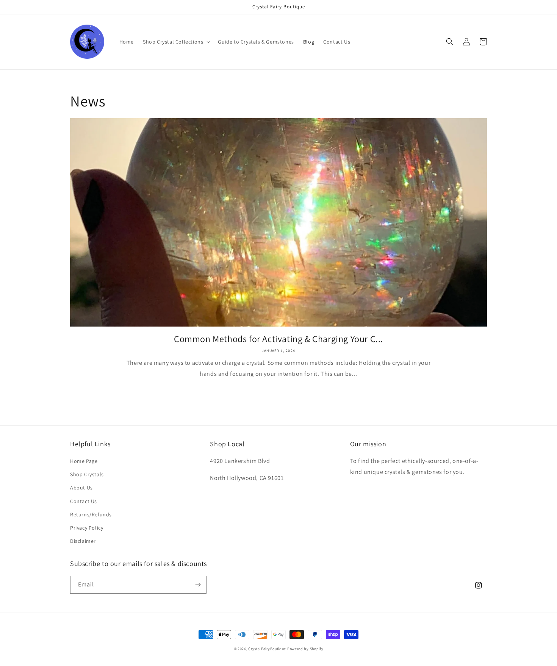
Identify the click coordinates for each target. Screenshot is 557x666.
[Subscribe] (197, 585)
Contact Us (83, 501)
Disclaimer (83, 541)
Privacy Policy (86, 527)
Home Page (83, 461)
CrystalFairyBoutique (267, 648)
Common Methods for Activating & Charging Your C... (278, 339)
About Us (81, 487)
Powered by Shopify (305, 648)
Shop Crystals (87, 474)
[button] (175, 42)
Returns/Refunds (91, 514)
